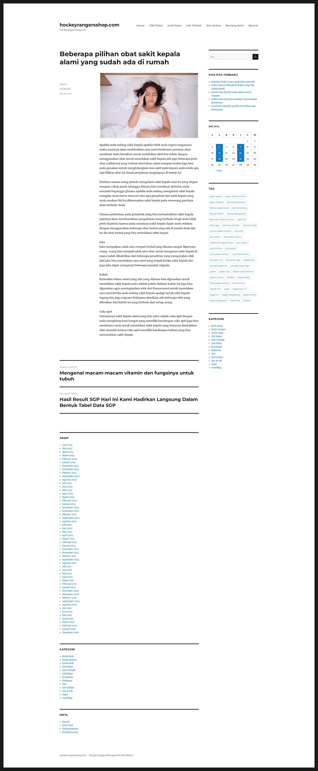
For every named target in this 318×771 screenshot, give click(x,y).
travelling (67, 698)
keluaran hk (216, 260)
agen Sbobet (217, 202)
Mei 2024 (67, 448)
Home (140, 25)
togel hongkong (231, 294)
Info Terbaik (194, 25)
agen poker (216, 196)
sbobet (230, 277)
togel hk (214, 294)
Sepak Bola (244, 277)
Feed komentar (70, 728)
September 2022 (71, 518)
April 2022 (67, 535)
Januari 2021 (68, 587)
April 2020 (67, 618)
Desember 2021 (70, 549)
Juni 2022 (67, 528)
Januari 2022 (69, 545)
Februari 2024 (69, 459)
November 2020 (70, 594)
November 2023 (70, 469)
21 (240, 158)
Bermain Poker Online (222, 219)
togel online (249, 294)
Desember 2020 (70, 590)
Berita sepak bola (219, 208)
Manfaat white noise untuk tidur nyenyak (233, 81)
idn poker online (232, 236)
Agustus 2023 (69, 479)
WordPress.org (70, 732)
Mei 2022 (67, 531)
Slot (64, 684)
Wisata (247, 300)
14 (240, 152)
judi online (216, 248)
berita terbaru (69, 659)
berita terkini (217, 213)
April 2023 (67, 493)
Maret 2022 (68, 538)
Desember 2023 (70, 465)
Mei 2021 (67, 573)
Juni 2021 (67, 570)
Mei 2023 (67, 490)
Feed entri (67, 725)
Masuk (65, 721)
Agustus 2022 (69, 521)
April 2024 (67, 452)
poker (213, 271)
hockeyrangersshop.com (89, 25)
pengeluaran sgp (240, 265)
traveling (235, 300)
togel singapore (218, 300)
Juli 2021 (66, 566)
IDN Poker (156, 25)
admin (63, 84)
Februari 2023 (69, 500)
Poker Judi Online (243, 271)
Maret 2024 (68, 455)
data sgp (214, 225)
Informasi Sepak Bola (221, 242)
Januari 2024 (69, 462)
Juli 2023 (66, 483)
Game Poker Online (220, 231)
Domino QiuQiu (231, 225)
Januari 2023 (69, 504)
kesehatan (67, 677)
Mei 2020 (67, 615)
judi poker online (219, 254)
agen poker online (235, 196)
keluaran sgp (233, 260)
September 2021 (70, 559)
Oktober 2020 (69, 597)
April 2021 (67, 577)
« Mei (219, 170)
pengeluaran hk (218, 265)
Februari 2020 (69, 625)
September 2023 (70, 476)
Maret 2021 (68, 580)
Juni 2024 (67, 445)
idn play (239, 231)
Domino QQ (249, 225)
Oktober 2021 (69, 556)
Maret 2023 (68, 497)
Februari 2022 (69, 542)
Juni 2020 (67, 611)
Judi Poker (174, 25)
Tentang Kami (234, 25)
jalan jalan (242, 242)
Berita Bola (68, 656)
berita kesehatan (236, 202)
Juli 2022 (67, 524)
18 (219, 158)
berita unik (66, 93)
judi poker (230, 248)
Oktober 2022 (69, 514)
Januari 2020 (69, 629)
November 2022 (70, 511)
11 (219, 152)
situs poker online (219, 283)
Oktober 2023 (69, 472)
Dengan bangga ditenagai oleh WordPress (111, 755)
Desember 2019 (70, 632)
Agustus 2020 (69, 604)
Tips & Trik (215, 289)
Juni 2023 (67, 486)
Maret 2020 (68, 622)
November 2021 (70, 552)
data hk (242, 219)
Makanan (67, 680)
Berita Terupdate (236, 213)
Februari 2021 (69, 584)
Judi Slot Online (240, 254)
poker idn (224, 271)
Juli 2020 (67, 608)
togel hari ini (240, 289)
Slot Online (213, 25)
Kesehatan (249, 260)
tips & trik (67, 691)
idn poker (215, 236)
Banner (253, 25)
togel (65, 694)
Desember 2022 (70, 507)
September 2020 (71, 601)
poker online (217, 277)
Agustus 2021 (69, 563)
